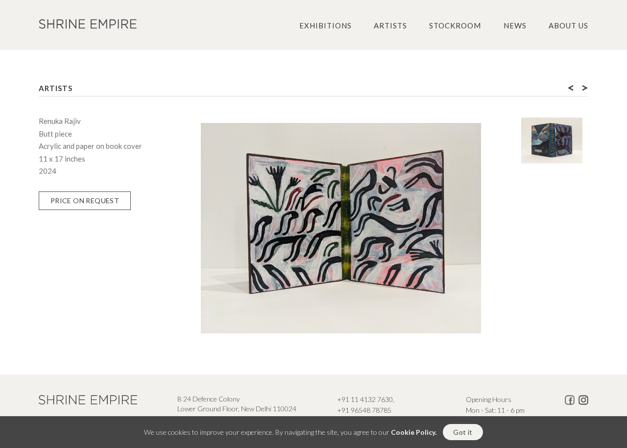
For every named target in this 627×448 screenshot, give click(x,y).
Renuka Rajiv (60, 121)
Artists (390, 25)
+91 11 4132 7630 (365, 399)
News (515, 25)
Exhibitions (325, 25)
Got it (462, 432)
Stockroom (455, 25)
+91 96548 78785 (364, 410)
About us (568, 25)
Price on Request (84, 200)
